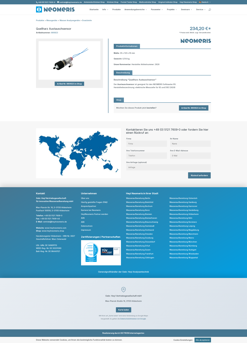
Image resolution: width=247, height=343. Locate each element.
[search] (209, 9)
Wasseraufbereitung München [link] (183, 242)
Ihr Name (174, 139)
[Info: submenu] (107, 9)
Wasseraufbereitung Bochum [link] (139, 206)
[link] (205, 2)
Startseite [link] (94, 9)
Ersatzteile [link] (87, 20)
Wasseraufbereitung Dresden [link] (139, 234)
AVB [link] (83, 218)
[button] (244, 324)
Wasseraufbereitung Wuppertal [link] (183, 257)
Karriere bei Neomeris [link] (91, 210)
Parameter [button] (156, 9)
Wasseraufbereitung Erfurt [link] (138, 246)
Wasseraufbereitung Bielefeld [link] (139, 202)
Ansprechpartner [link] (88, 206)
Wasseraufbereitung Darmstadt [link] (140, 226)
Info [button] (104, 9)
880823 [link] (54, 32)
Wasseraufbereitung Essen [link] (138, 250)
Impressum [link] (86, 230)
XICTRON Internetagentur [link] (132, 333)
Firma (128, 139)
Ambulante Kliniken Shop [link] (94, 2)
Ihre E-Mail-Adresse (179, 151)
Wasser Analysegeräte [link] (70, 20)
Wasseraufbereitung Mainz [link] (181, 238)
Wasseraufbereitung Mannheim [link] (183, 234)
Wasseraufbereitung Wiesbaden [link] (184, 254)
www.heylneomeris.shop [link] (53, 231)
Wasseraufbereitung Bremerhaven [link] (141, 218)
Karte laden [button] (123, 310)
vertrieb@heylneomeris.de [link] (55, 222)
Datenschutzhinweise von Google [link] (133, 319)
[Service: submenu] (204, 9)
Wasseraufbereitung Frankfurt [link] (139, 254)
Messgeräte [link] (51, 20)
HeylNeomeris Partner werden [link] (94, 214)
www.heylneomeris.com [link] (55, 228)
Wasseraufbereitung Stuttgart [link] (182, 250)
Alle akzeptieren (203, 340)
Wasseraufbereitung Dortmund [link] (140, 230)
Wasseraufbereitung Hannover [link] (183, 206)
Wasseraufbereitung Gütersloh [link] (183, 198)
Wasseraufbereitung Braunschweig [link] (142, 222)
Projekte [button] (171, 9)
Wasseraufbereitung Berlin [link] (138, 198)
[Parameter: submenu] (162, 9)
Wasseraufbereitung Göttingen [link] (140, 257)
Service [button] (199, 9)
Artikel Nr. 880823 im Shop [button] (69, 84)
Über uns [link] (85, 198)
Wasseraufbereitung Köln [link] (180, 218)
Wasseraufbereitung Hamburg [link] (183, 202)
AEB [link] (82, 222)
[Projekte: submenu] (176, 9)
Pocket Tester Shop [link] (129, 2)
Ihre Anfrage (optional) (136, 162)
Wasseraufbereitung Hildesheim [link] (184, 214)
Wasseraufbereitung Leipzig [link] (182, 226)
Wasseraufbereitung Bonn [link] (138, 210)
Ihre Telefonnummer (135, 151)
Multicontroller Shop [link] (147, 2)
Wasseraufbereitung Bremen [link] (139, 214)
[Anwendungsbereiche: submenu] (146, 9)
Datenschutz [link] (86, 226)
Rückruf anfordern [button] (199, 175)
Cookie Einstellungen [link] (183, 340)
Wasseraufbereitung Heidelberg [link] (183, 210)
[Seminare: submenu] (191, 9)
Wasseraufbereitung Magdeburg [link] (184, 230)
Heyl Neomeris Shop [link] (188, 2)
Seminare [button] (185, 9)
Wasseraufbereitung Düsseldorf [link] (140, 242)
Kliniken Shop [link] (112, 2)
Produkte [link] (116, 9)
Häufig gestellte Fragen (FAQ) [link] (94, 202)
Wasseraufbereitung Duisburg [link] (139, 238)
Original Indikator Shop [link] (167, 2)
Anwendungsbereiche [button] (135, 9)
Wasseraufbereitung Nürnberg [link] (183, 246)
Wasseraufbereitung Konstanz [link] (183, 222)
